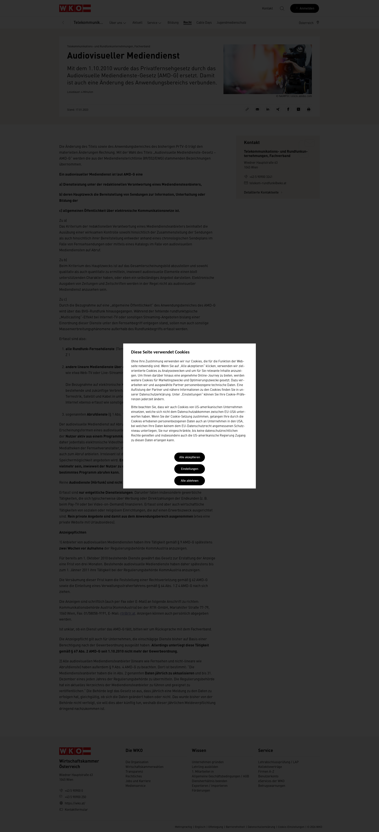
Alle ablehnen (189, 480)
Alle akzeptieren (189, 457)
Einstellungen (189, 469)
